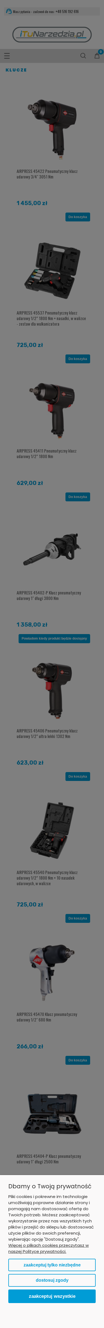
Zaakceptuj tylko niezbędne (52, 1265)
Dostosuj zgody (52, 1280)
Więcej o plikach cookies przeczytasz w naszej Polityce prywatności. (48, 1248)
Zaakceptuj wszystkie (52, 1296)
